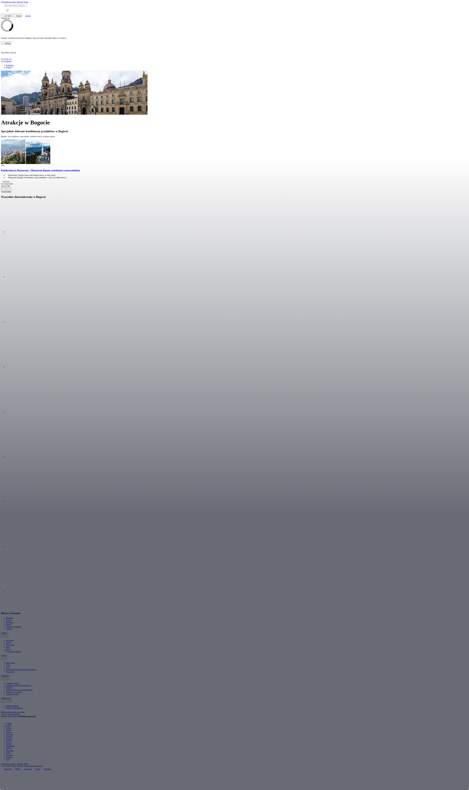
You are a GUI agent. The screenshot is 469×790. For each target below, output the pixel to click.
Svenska (9, 757)
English (9, 723)
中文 (8, 759)
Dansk (8, 730)
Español (9, 737)
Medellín (9, 618)
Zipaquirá (9, 622)
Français (9, 739)
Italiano (9, 744)
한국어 (9, 741)
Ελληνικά (9, 734)
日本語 (9, 748)
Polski (8, 753)
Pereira (8, 625)
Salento (9, 629)
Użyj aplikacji (6, 61)
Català (8, 726)
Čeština (9, 728)
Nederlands (10, 746)
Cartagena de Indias (13, 627)
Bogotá (8, 620)
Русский (9, 755)
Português (10, 751)
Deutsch (9, 732)
